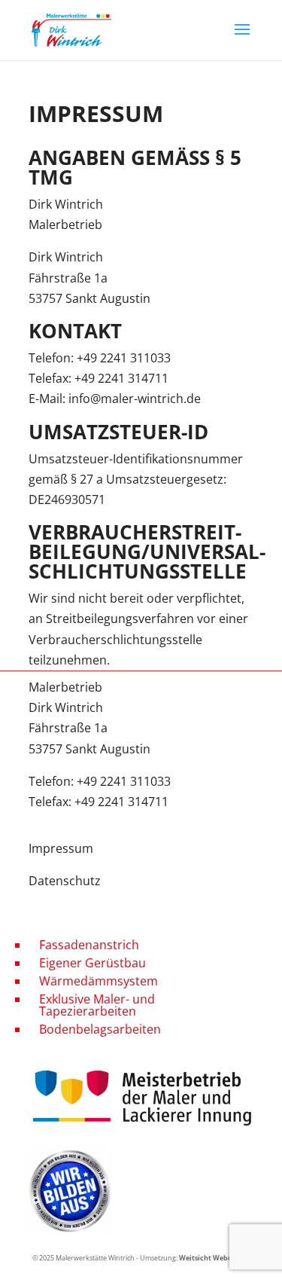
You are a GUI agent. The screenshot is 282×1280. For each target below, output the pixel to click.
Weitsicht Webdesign (214, 1258)
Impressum (61, 848)
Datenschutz (65, 880)
